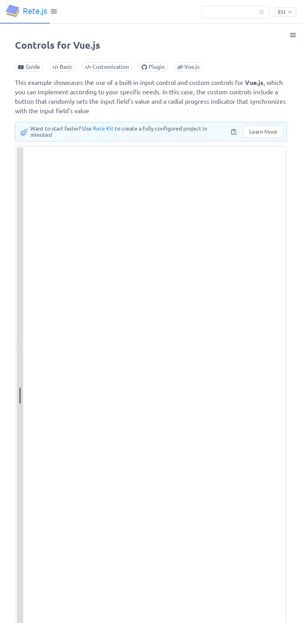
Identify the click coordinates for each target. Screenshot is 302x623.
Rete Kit (103, 128)
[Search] (235, 12)
